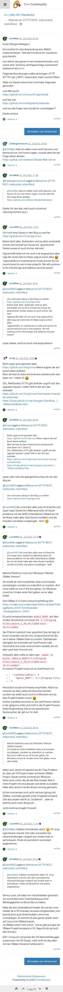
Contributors (44, 979)
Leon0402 (14, 227)
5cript (12, 358)
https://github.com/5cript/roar (19, 367)
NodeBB (30, 979)
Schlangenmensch (18, 144)
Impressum (39, 976)
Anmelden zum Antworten (42, 131)
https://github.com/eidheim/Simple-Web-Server (29, 159)
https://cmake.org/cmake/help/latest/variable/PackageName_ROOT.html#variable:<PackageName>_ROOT (31, 608)
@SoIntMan (9, 149)
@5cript (7, 425)
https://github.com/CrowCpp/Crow (22, 236)
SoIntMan (14, 38)
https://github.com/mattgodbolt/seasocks (26, 103)
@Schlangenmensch (14, 181)
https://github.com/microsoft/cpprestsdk (25, 94)
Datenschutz (24, 976)
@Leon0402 (9, 289)
